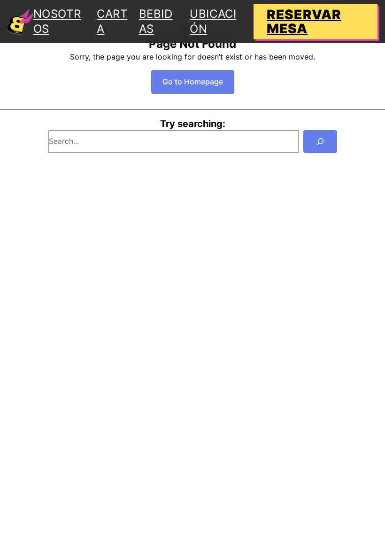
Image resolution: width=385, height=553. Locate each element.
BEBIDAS (156, 21)
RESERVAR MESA (304, 22)
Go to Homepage (192, 81)
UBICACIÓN (213, 21)
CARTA (112, 21)
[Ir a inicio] (20, 21)
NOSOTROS (57, 21)
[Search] (320, 141)
